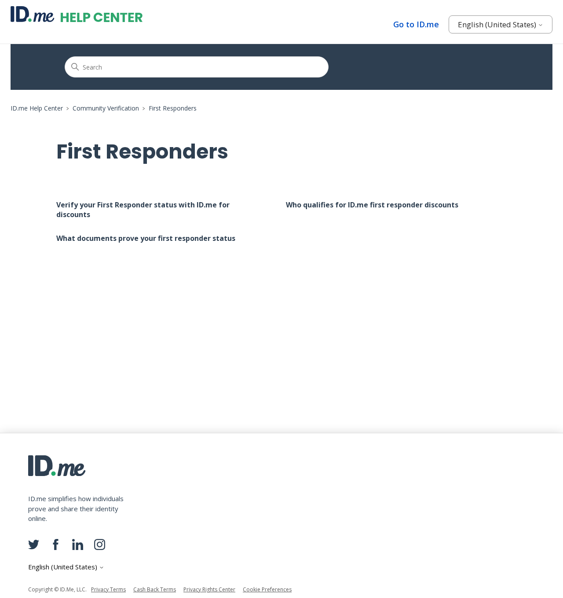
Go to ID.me (416, 24)
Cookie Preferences (267, 589)
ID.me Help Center (37, 108)
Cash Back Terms (154, 589)
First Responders (173, 108)
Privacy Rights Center (209, 589)
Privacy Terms (108, 589)
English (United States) (498, 24)
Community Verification (106, 108)
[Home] (77, 14)
